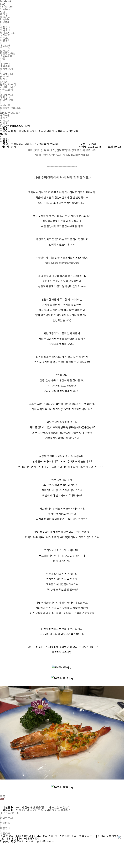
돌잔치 (4, 79)
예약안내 (5, 97)
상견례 (4, 81)
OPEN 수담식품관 (10, 113)
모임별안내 (6, 74)
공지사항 (5, 35)
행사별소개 (6, 69)
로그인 (4, 14)
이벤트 (4, 37)
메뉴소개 (5, 45)
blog (2, 4)
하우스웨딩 (6, 89)
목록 (2, 796)
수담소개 (5, 30)
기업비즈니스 (8, 87)
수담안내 (5, 27)
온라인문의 (6, 818)
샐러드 (4, 118)
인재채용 (5, 823)
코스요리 (5, 48)
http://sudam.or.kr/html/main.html (62, 263)
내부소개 (5, 66)
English (4, 19)
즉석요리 (5, 120)
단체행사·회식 (8, 84)
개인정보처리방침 (10, 812)
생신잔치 (5, 76)
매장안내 (5, 63)
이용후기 (5, 22)
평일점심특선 (8, 53)
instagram (6, 6)
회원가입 (5, 17)
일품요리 (5, 50)
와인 (2, 58)
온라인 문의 (7, 100)
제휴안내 (5, 828)
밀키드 (4, 123)
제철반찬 (5, 115)
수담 (2, 11)
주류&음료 (6, 56)
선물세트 (5, 105)
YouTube (5, 9)
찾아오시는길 (8, 32)
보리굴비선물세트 (10, 107)
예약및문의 (6, 94)
